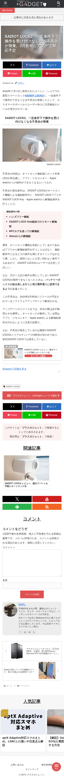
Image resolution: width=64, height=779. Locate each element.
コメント (8, 547)
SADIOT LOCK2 (34, 95)
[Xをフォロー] (17, 499)
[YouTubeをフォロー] (47, 499)
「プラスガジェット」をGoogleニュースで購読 (34, 395)
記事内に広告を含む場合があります (34, 17)
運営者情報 (46, 764)
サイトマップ (32, 769)
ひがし (22, 604)
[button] (57, 578)
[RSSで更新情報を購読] (47, 507)
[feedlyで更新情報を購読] (17, 507)
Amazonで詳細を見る (14, 368)
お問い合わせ (17, 764)
